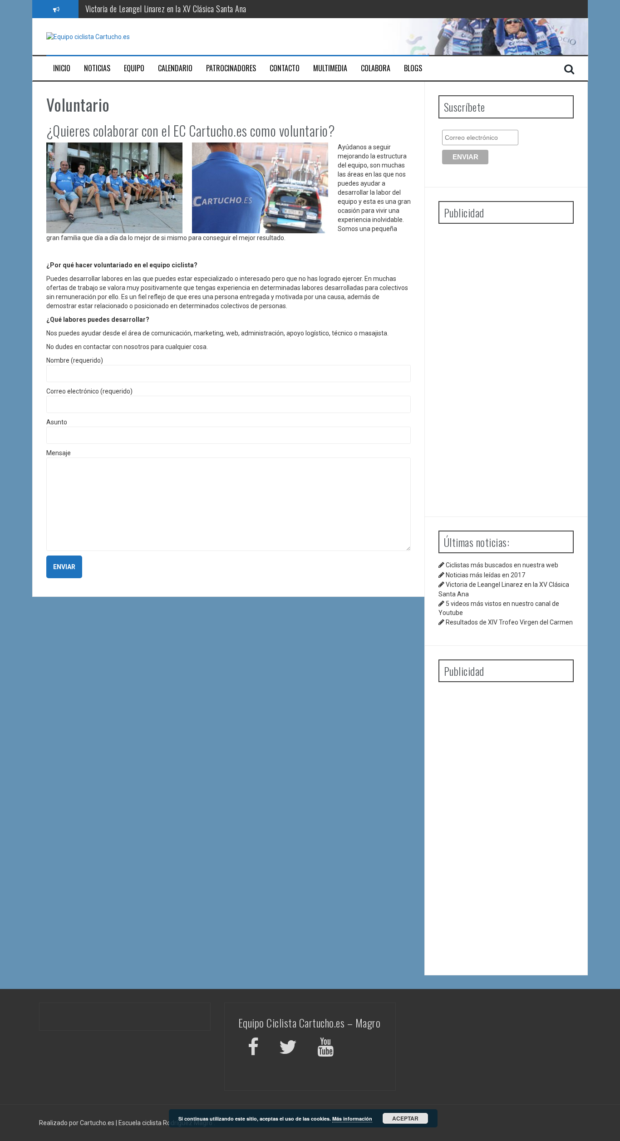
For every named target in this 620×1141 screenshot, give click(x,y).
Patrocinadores (231, 68)
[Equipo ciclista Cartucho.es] (88, 36)
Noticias (97, 68)
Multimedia (330, 68)
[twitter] (288, 1049)
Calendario (175, 68)
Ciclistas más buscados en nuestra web (502, 565)
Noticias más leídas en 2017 (485, 575)
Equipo (134, 68)
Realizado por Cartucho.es (76, 1122)
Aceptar (405, 1118)
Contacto (285, 68)
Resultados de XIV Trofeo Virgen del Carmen (509, 622)
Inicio (61, 68)
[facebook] (253, 1049)
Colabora (375, 68)
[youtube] (326, 1049)
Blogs (413, 68)
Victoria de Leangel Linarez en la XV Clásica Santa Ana (165, 9)
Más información (352, 1118)
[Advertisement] (506, 367)
